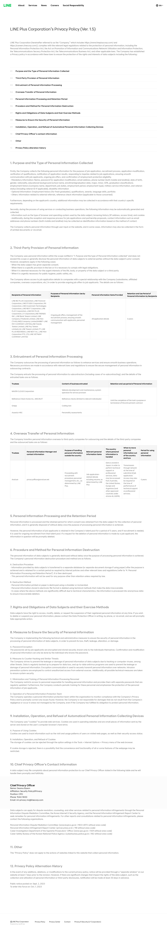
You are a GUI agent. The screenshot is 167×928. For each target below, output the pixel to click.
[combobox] (159, 5)
